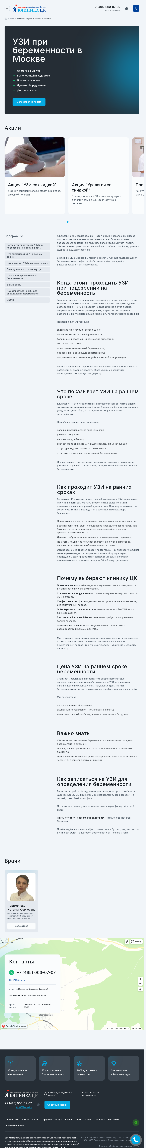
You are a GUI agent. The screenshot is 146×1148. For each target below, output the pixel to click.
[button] (126, 8)
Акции (87, 1119)
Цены (78, 1119)
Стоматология (30, 1119)
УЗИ (12, 18)
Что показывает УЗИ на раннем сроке (24, 255)
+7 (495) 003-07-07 (106, 7)
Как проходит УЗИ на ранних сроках (27, 263)
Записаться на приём (29, 101)
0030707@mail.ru (112, 11)
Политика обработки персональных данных (119, 1146)
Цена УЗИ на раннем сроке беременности (22, 277)
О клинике (99, 1119)
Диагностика (12, 1119)
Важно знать (14, 284)
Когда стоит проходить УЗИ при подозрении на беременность (25, 246)
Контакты (113, 1119)
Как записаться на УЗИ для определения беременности (23, 292)
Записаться (21, 925)
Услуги (58, 1119)
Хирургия (46, 1119)
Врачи (10, 299)
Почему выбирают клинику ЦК (24, 269)
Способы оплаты (14, 1125)
